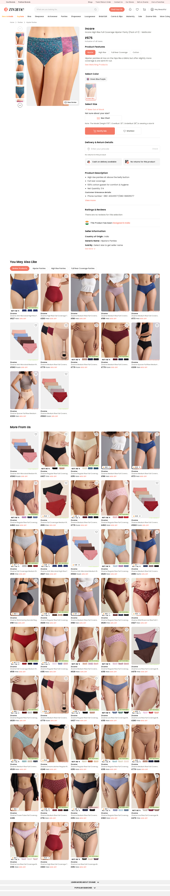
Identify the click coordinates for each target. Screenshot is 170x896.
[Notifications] (130, 9)
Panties (20, 22)
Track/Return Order (103, 2)
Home (12, 22)
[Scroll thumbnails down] (20, 105)
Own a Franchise (157, 2)
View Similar (71, 102)
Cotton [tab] (136, 52)
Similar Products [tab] (19, 268)
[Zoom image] (53, 66)
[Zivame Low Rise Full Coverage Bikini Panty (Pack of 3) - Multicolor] (145, 646)
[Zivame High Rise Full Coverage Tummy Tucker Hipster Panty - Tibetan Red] (55, 292)
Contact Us (118, 2)
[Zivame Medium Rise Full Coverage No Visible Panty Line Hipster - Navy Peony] (145, 292)
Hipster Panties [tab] (39, 268)
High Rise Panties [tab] (58, 268)
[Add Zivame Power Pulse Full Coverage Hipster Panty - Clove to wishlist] (36, 776)
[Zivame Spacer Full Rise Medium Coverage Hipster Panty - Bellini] (24, 390)
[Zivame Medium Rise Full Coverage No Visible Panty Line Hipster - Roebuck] (85, 292)
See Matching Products (96, 64)
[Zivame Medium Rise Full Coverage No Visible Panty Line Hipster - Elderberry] (115, 292)
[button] (95, 9)
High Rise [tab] (102, 52)
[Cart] (145, 9)
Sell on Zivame (142, 2)
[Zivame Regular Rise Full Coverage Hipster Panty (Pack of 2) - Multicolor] (55, 450)
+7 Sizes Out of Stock (94, 109)
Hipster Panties (31, 22)
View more (90, 200)
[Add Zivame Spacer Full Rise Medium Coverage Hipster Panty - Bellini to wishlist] (36, 374)
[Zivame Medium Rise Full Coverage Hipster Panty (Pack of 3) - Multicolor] (85, 646)
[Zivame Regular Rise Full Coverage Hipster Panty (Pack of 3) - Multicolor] (85, 450)
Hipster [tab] (90, 52)
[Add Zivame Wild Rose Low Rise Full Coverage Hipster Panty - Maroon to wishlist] (157, 581)
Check (155, 149)
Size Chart (105, 118)
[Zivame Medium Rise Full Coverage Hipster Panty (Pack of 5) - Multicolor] (55, 390)
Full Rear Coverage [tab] (119, 52)
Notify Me (102, 131)
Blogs (90, 2)
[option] (20, 38)
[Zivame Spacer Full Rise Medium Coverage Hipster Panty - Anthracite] (145, 341)
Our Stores (130, 2)
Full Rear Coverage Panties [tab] (82, 268)
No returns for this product (143, 162)
